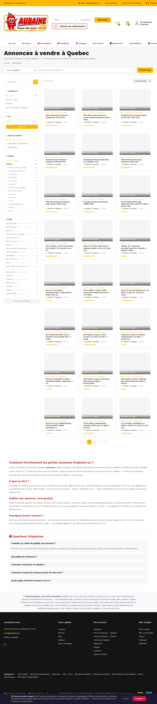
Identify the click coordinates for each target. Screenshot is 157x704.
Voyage (82, 43)
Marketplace (135, 43)
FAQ (60, 636)
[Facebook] (5, 644)
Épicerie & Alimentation (39, 674)
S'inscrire (144, 24)
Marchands (98, 43)
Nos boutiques (111, 3)
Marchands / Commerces (18, 143)
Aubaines (97, 629)
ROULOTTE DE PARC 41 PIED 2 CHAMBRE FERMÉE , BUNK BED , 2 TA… (59, 381)
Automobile (22, 674)
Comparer (143, 640)
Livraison (61, 629)
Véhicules (56, 674)
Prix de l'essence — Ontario (105, 636)
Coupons (64, 43)
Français (153, 3)
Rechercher (103, 20)
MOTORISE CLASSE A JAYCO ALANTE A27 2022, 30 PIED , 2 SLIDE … (95, 337)
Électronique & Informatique (123, 674)
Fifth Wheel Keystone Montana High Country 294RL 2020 (58, 203)
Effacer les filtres (22, 301)
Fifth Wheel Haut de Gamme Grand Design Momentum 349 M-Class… (96, 117)
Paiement (143, 643)
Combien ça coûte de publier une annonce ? (33, 543)
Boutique (26, 43)
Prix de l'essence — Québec (105, 633)
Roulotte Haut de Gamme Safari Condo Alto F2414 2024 (134, 116)
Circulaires (45, 43)
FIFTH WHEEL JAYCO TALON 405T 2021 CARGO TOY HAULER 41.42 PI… (59, 248)
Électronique (9, 677)
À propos (97, 651)
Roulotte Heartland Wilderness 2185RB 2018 (95, 203)
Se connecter (146, 22)
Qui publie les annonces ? (24, 557)
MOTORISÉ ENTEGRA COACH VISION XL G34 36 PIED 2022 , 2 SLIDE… (58, 337)
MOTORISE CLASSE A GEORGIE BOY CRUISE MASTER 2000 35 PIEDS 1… (133, 381)
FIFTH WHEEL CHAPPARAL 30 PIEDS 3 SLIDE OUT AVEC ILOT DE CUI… (134, 426)
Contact (61, 640)
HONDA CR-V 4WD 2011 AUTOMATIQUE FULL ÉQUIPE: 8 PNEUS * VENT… (133, 248)
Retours (61, 633)
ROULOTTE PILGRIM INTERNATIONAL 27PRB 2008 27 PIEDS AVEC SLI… (59, 292)
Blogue (97, 647)
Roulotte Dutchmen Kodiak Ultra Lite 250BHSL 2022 (96, 161)
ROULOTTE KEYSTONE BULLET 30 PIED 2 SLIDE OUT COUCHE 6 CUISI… (135, 292)
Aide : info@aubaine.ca (90, 3)
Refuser (126, 699)
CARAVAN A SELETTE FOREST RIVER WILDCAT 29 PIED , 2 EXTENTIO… (133, 337)
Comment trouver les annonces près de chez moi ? (37, 572)
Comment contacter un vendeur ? (28, 564)
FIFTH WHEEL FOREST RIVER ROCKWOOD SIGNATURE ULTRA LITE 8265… (96, 292)
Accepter (139, 699)
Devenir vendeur (100, 654)
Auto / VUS (67, 674)
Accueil (11, 43)
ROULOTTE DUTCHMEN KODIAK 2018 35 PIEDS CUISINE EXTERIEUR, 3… (58, 426)
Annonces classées (101, 640)
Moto (140, 674)
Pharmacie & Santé (101, 674)
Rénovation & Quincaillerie (28, 677)
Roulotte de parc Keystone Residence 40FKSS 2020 (56, 161)
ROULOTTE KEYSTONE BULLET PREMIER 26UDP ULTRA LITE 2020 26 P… (97, 248)
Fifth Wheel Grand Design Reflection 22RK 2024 (131, 161)
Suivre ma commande (132, 3)
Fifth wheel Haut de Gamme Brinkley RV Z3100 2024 (57, 116)
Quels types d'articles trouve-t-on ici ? (31, 580)
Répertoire (98, 643)
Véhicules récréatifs (82, 674)
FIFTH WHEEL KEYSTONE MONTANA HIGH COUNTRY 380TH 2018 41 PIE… (134, 204)
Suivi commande (65, 643)
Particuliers (12, 147)
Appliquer (22, 127)
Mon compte (144, 629)
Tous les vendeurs (15, 140)
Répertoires (117, 43)
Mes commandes (146, 633)
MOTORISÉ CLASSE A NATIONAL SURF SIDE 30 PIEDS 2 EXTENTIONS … (96, 381)
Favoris (142, 636)
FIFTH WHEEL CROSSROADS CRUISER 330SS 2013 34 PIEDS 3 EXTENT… (96, 426)
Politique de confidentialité (21, 701)
